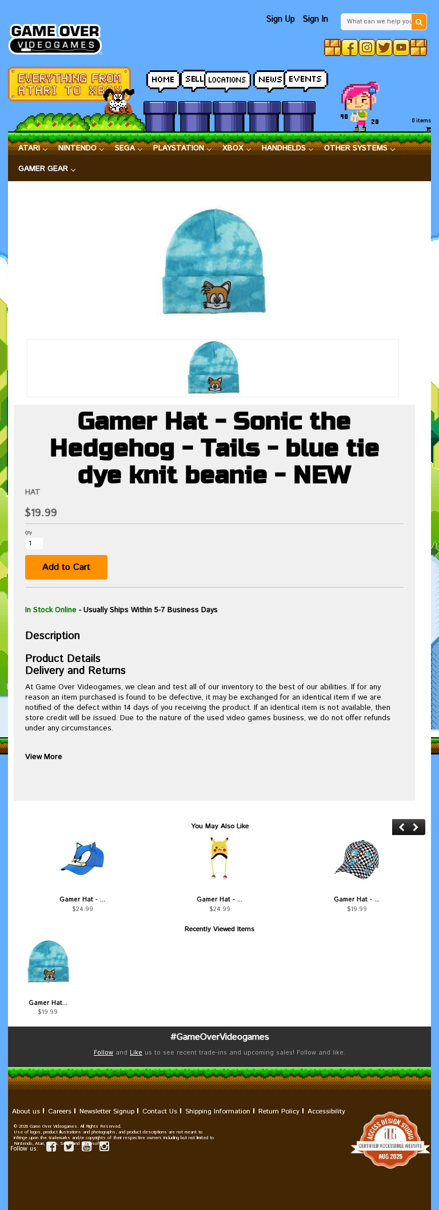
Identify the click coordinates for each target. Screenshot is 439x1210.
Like (136, 1052)
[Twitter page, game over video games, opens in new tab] (69, 1148)
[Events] (298, 78)
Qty (28, 532)
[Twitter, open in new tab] (384, 47)
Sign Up (280, 19)
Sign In (315, 19)
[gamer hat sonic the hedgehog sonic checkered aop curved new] (356, 858)
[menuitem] (33, 148)
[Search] (419, 22)
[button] (401, 827)
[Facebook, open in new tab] (349, 47)
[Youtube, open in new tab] (401, 47)
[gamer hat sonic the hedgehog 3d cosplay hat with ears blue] (82, 858)
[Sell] (195, 78)
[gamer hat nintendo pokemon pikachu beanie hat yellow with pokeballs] (219, 858)
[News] (264, 78)
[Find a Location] (229, 78)
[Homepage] (59, 36)
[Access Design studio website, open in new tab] (219, 1140)
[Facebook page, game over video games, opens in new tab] (51, 1148)
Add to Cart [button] (66, 567)
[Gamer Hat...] (48, 962)
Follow (103, 1052)
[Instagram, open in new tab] (367, 47)
